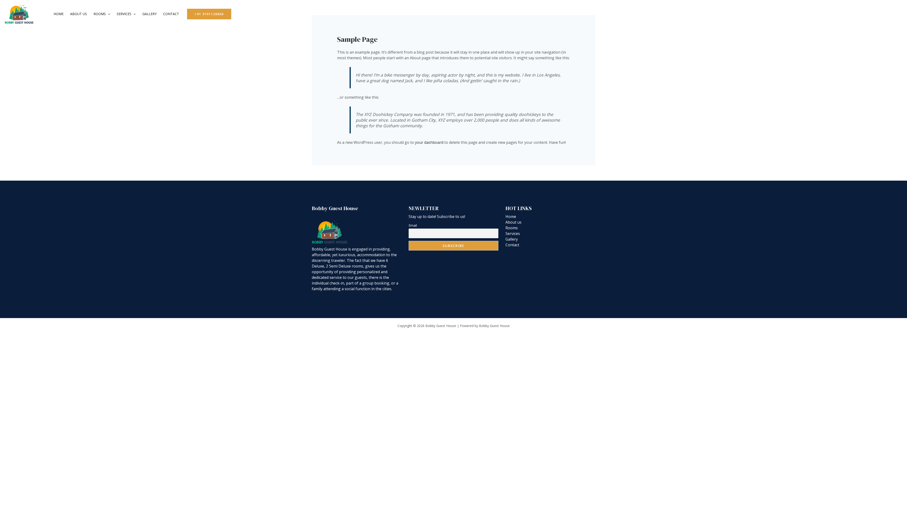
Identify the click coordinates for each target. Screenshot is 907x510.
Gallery (149, 14)
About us (78, 14)
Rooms (100, 14)
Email (413, 225)
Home (59, 14)
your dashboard (429, 142)
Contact (171, 14)
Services (124, 14)
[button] (108, 14)
